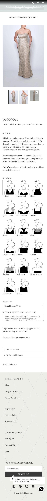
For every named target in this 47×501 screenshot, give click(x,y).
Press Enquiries (12, 398)
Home (12, 17)
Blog (7, 384)
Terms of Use (11, 421)
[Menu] (42, 3)
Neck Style (7, 178)
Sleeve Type (7, 301)
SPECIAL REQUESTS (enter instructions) (19, 312)
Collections (22, 17)
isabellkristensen (26, 493)
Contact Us (10, 445)
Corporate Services (14, 391)
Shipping (19, 124)
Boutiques (9, 438)
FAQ (7, 451)
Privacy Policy (11, 415)
